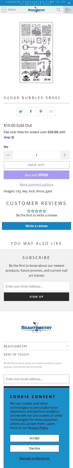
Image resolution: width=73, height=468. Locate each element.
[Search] (58, 10)
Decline (34, 448)
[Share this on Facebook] (31, 111)
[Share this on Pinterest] (41, 111)
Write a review (37, 226)
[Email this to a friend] (51, 111)
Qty (6, 146)
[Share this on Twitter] (21, 111)
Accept (35, 438)
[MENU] (2, 10)
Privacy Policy (38, 428)
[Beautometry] (36, 10)
